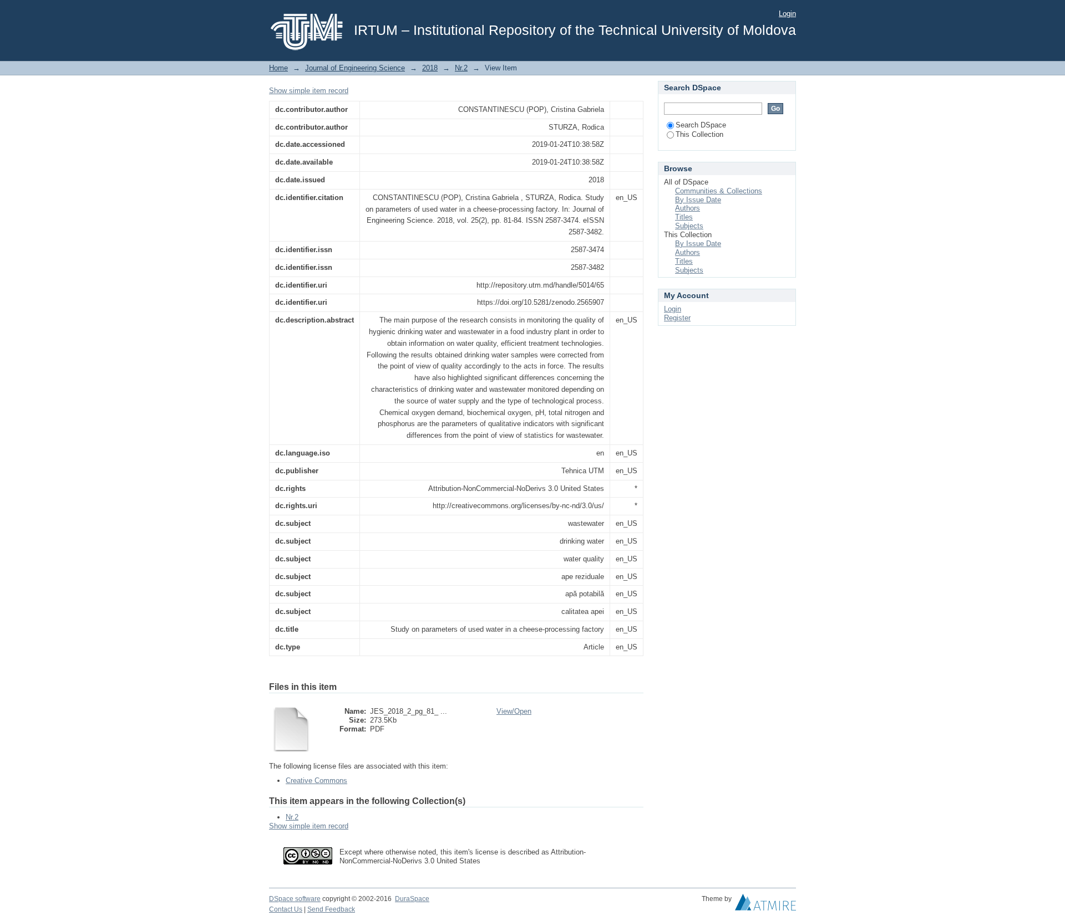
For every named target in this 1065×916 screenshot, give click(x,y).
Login (787, 13)
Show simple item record (308, 90)
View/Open (513, 711)
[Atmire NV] (765, 905)
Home (278, 68)
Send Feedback (331, 909)
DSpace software (295, 899)
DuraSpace (412, 899)
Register (677, 318)
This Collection (699, 134)
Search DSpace (701, 125)
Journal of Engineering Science (355, 68)
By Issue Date (698, 200)
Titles (684, 217)
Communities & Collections (718, 191)
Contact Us (285, 909)
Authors (687, 208)
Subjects (689, 226)
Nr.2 (461, 68)
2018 (430, 68)
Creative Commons (316, 780)
